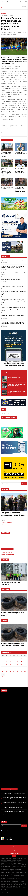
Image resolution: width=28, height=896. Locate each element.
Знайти (24, 483)
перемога (21, 125)
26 (10, 671)
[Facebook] (2, 2)
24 (3, 671)
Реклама (8, 850)
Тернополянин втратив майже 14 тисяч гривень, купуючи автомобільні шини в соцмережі (12, 267)
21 (17, 668)
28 (17, 671)
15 (21, 664)
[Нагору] (14, 856)
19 (10, 668)
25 (6, 671)
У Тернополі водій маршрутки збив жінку (11, 279)
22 (21, 668)
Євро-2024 (4, 125)
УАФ (6, 132)
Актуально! (3, 13)
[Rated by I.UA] (14, 831)
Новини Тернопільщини (7, 554)
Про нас (5, 846)
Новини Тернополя (6, 552)
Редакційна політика (14, 853)
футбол (8, 128)
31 (3, 674)
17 (3, 668)
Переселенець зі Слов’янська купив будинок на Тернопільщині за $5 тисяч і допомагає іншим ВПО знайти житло (13, 324)
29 (21, 671)
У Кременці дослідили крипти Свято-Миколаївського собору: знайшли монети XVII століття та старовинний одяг (14, 293)
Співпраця (22, 846)
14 (17, 664)
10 (3, 664)
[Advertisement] (14, 707)
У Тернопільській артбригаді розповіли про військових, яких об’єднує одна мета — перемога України (20, 190)
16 (25, 664)
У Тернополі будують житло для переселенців (12, 261)
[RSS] (7, 2)
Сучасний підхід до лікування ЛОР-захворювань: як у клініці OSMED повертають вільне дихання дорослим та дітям (13, 309)
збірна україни (14, 125)
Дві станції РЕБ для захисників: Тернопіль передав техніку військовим (13, 316)
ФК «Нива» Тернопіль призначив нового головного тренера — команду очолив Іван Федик (20, 171)
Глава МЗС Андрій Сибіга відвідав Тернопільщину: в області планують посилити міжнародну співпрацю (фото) (13, 301)
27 (14, 671)
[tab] (6, 372)
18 (6, 668)
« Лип (2, 677)
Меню (24, 6)
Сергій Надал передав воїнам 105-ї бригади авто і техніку (13, 273)
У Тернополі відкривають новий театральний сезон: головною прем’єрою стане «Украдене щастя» (13, 285)
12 (10, 664)
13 (14, 664)
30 (25, 671)
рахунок (3, 128)
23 (25, 668)
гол (8, 125)
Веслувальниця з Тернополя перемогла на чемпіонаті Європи (21, 154)
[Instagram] (5, 2)
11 (6, 664)
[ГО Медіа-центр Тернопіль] (14, 838)
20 (14, 668)
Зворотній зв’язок (13, 846)
